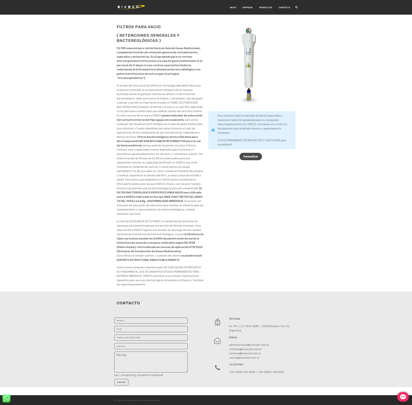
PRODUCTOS (265, 7)
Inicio (233, 7)
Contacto (284, 7)
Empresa (248, 7)
